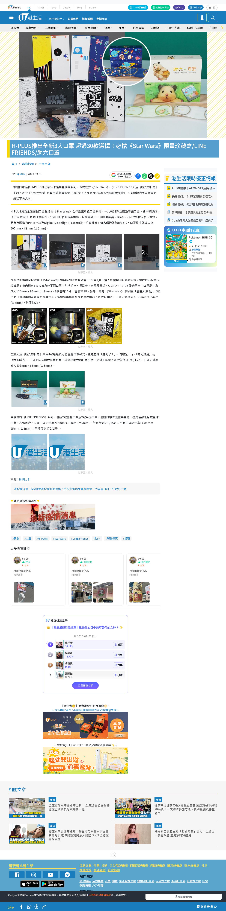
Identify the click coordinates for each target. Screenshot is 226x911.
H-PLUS (24, 479)
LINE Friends (80, 538)
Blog (79, 7)
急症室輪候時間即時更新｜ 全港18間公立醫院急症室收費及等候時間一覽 (79, 807)
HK (29, 7)
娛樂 (158, 826)
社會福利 (114, 870)
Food (53, 7)
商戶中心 (179, 7)
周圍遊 (154, 28)
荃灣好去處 (174, 865)
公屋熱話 (73, 19)
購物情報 (28, 164)
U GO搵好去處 (139, 7)
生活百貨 (44, 164)
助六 (97, 538)
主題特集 (215, 28)
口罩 (28, 538)
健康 (52, 826)
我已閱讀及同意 (183, 896)
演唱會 (15, 28)
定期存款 (101, 19)
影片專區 (138, 28)
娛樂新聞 (87, 19)
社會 (52, 800)
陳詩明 (21, 174)
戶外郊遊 (100, 870)
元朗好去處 (157, 865)
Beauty (66, 7)
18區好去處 (172, 28)
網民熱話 (85, 881)
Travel (40, 7)
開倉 (105, 865)
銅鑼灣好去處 (139, 865)
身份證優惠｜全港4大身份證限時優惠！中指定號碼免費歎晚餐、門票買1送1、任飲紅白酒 (70, 489)
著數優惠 (112, 538)
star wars (60, 538)
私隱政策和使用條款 (100, 895)
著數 (16, 538)
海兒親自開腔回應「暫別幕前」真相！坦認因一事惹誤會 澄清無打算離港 (184, 833)
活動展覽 (85, 865)
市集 (97, 865)
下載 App (197, 7)
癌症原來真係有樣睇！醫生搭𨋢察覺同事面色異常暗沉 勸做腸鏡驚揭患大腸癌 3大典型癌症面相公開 (79, 835)
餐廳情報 (85, 870)
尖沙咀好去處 (119, 865)
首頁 (14, 164)
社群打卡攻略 (162, 7)
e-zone (93, 7)
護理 (127, 538)
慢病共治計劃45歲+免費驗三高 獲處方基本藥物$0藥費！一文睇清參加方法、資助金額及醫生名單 (185, 809)
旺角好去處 (191, 865)
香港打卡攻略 (194, 28)
